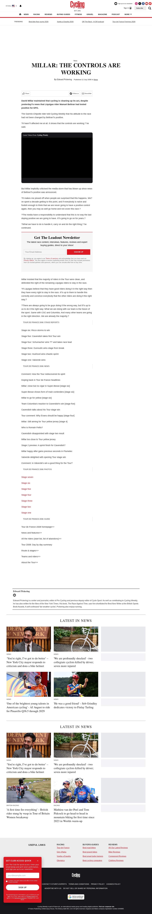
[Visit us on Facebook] (143, 3)
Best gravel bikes (90, 852)
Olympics (61, 861)
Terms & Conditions (20, 898)
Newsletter (88, 93)
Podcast (116, 14)
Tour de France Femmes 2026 (123, 22)
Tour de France (63, 848)
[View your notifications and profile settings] (20, 6)
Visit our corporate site (106, 906)
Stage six (25, 483)
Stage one (26, 513)
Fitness (78, 14)
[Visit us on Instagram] (136, 3)
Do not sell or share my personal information (85, 888)
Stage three (26, 501)
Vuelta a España (64, 856)
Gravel (90, 14)
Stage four (26, 495)
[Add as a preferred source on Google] (76, 897)
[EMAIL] (15, 595)
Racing (36, 14)
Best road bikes (89, 848)
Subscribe (139, 8)
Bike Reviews (114, 852)
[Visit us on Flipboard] (150, 3)
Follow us (76, 93)
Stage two (26, 507)
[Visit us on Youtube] (146, 3)
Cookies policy (113, 884)
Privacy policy (97, 884)
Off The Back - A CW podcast (93, 22)
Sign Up (23, 887)
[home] (20, 14)
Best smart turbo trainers (93, 856)
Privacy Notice (29, 260)
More (127, 14)
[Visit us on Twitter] (139, 3)
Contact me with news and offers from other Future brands (23, 881)
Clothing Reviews (116, 861)
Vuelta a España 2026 (65, 22)
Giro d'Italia (61, 852)
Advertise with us (53, 888)
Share (27, 93)
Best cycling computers (92, 861)
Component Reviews (117, 856)
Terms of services (52, 258)
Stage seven (27, 477)
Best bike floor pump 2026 (38, 22)
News (26, 14)
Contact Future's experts (54, 884)
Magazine (102, 14)
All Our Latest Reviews (118, 848)
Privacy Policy (31, 896)
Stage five (26, 489)
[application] (57, 158)
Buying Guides (63, 14)
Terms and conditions (79, 884)
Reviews (48, 14)
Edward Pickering (64, 79)
